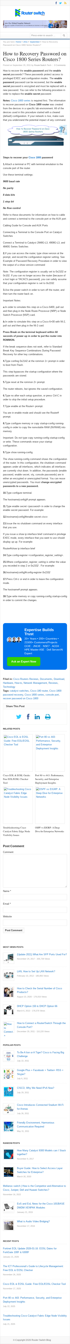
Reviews (53, 683)
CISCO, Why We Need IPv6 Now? (35, 1088)
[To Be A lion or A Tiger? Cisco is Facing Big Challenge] (8, 1056)
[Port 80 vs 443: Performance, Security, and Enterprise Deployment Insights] (50, 753)
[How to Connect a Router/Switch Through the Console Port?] (8, 1027)
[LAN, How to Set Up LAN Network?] (8, 975)
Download (59, 679)
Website (7, 916)
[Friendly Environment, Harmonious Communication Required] (8, 1126)
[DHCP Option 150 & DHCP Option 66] (8, 1010)
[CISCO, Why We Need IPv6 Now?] (8, 1091)
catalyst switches (19, 690)
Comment (8, 852)
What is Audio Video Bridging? (33, 1221)
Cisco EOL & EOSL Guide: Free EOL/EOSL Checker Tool (34, 1284)
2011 (25, 42)
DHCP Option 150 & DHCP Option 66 (37, 1006)
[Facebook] (55, 2)
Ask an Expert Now (23, 661)
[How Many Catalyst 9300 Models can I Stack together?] (8, 1154)
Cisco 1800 (35, 157)
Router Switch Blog (42, 1340)
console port (52, 694)
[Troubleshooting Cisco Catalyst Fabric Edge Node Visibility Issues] (18, 805)
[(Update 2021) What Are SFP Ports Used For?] (8, 958)
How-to (18, 683)
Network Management (35, 683)
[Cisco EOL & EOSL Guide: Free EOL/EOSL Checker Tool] (18, 753)
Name (7, 891)
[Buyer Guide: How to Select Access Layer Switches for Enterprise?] (8, 1172)
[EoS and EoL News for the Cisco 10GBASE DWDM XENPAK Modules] (8, 1207)
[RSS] (64, 2)
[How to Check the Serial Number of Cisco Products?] (8, 992)
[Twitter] (59, 2)
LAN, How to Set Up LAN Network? (36, 971)
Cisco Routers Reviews (25, 679)
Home (18, 42)
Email (7, 903)
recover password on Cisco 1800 (20, 698)
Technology (9, 686)
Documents (46, 679)
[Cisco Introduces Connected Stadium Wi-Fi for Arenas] (8, 1108)
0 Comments (60, 65)
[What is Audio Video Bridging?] (8, 1225)
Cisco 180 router (39, 690)
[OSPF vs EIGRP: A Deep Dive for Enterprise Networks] (50, 805)
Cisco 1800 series (20, 100)
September (35, 42)
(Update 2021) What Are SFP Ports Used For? (42, 954)
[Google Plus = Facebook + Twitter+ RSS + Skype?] (8, 1074)
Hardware (8, 683)
